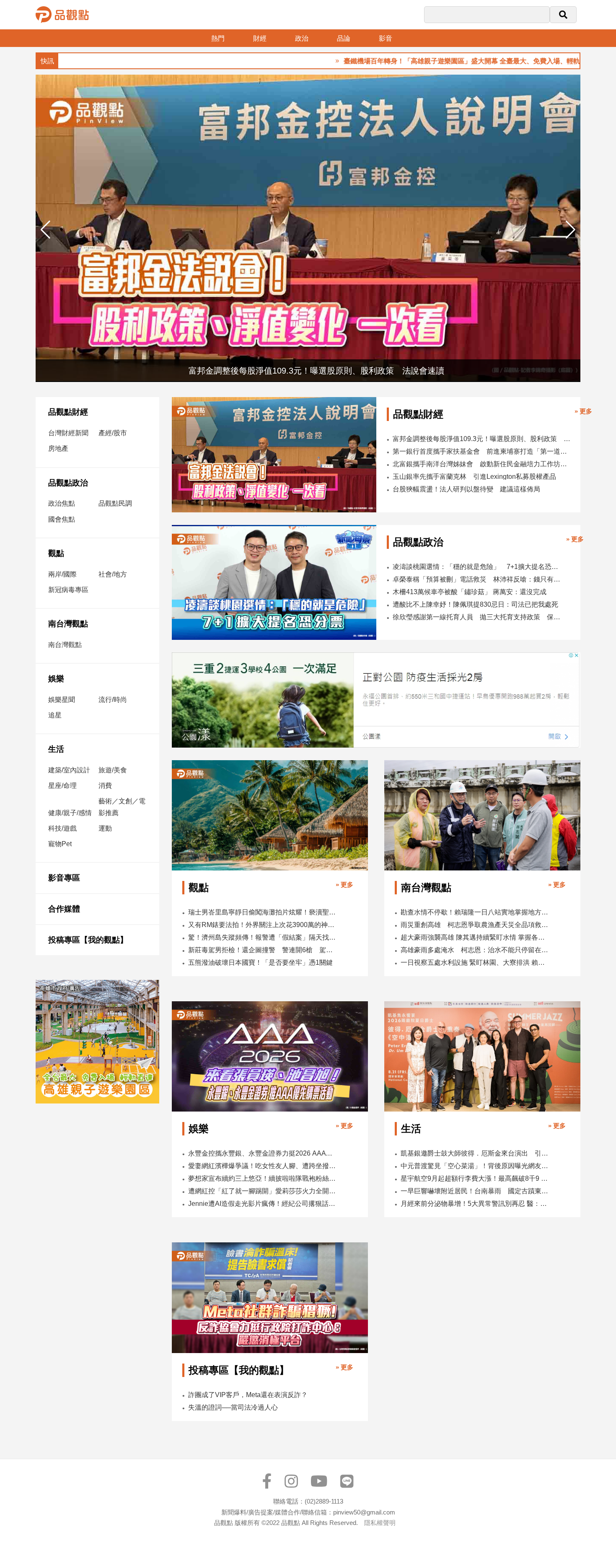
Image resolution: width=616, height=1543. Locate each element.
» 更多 (583, 411)
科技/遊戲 (62, 828)
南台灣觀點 (68, 623)
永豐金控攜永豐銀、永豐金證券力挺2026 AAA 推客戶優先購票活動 (262, 1153)
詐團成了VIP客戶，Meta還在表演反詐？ (248, 1395)
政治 (301, 38)
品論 (343, 38)
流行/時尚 (112, 699)
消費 (105, 785)
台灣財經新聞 (68, 432)
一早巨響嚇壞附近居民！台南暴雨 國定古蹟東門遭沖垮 (475, 1191)
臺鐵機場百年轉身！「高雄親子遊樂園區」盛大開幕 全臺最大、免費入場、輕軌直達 (419, 61)
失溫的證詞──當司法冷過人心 (233, 1407)
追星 (55, 715)
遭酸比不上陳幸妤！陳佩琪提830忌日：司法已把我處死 (475, 604)
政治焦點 (61, 503)
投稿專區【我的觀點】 (88, 939)
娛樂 (56, 678)
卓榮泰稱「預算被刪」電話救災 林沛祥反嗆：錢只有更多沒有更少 (478, 579)
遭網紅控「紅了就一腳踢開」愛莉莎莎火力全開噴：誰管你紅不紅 (262, 1191)
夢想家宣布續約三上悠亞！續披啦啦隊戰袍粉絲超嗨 (262, 1178)
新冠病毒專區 (68, 589)
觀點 (56, 553)
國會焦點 (61, 519)
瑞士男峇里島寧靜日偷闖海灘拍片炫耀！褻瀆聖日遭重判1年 (262, 912)
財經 (260, 38)
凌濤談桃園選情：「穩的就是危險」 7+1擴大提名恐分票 (478, 567)
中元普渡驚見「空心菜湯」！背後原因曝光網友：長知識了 (475, 1166)
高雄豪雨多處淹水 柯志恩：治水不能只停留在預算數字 (475, 950)
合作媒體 (64, 908)
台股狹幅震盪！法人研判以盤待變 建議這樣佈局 (466, 489)
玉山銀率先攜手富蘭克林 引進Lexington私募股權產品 (474, 476)
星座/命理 (62, 785)
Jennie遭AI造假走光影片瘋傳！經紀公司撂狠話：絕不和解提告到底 (262, 1203)
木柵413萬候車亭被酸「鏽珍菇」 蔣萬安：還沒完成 (469, 592)
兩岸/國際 (62, 574)
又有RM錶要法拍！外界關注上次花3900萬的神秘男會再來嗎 (262, 925)
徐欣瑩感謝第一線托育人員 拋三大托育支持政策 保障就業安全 (478, 617)
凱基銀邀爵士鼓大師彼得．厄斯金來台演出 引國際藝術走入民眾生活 (475, 1153)
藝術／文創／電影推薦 (121, 806)
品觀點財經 (68, 412)
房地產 (58, 448)
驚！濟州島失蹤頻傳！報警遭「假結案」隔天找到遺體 (262, 937)
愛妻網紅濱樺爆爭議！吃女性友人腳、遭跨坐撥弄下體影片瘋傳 (262, 1166)
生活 (56, 749)
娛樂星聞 (61, 699)
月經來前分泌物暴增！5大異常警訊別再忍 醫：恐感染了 (475, 1203)
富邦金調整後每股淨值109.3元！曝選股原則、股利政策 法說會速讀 (482, 439)
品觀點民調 (115, 503)
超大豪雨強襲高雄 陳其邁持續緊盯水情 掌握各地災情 (475, 937)
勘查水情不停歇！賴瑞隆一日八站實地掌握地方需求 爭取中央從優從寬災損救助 (475, 912)
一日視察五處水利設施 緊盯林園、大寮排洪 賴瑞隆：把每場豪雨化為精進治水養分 (475, 962)
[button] (570, 230)
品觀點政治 (68, 482)
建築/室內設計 (69, 770)
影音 (385, 38)
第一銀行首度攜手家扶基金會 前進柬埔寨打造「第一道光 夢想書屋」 (482, 451)
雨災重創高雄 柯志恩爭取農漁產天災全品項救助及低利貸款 (475, 925)
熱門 (218, 38)
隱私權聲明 (380, 1522)
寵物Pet (60, 843)
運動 (105, 828)
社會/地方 (112, 574)
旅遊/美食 (112, 770)
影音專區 (64, 877)
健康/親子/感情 (70, 812)
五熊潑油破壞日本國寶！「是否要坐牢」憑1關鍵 (260, 962)
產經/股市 (112, 432)
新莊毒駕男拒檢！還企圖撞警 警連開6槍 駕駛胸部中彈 (262, 950)
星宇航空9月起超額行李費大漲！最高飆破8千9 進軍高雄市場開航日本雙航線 (475, 1178)
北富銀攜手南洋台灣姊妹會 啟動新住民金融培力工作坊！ (482, 464)
